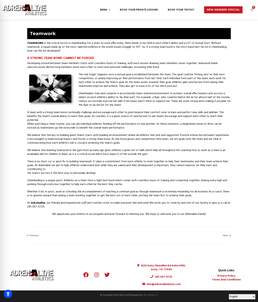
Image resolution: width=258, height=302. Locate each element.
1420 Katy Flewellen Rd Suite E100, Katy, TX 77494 (162, 267)
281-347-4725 (162, 277)
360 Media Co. (150, 295)
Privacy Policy (226, 276)
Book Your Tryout (181, 10)
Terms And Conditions (226, 279)
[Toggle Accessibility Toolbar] (8, 293)
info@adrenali (156, 284)
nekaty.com (173, 284)
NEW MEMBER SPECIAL (223, 10)
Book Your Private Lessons (139, 10)
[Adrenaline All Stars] (25, 9)
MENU (103, 10)
